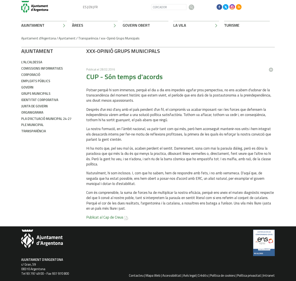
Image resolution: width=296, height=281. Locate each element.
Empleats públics (35, 80)
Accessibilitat (171, 275)
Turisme (231, 25)
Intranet (269, 275)
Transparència (88, 38)
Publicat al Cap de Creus (104, 217)
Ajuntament (32, 25)
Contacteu (136, 275)
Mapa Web (153, 275)
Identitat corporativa (39, 99)
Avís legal (189, 275)
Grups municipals (35, 93)
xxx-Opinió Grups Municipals (120, 38)
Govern (27, 87)
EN (90, 7)
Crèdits (203, 275)
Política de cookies (222, 275)
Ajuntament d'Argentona (38, 38)
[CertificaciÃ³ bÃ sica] (264, 244)
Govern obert (136, 25)
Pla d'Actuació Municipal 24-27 (46, 118)
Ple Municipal (32, 124)
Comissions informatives (42, 68)
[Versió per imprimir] (272, 68)
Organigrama (32, 112)
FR (96, 7)
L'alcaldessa (31, 62)
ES (85, 7)
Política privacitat (249, 275)
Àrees (77, 25)
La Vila (179, 25)
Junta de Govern (34, 106)
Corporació (30, 74)
